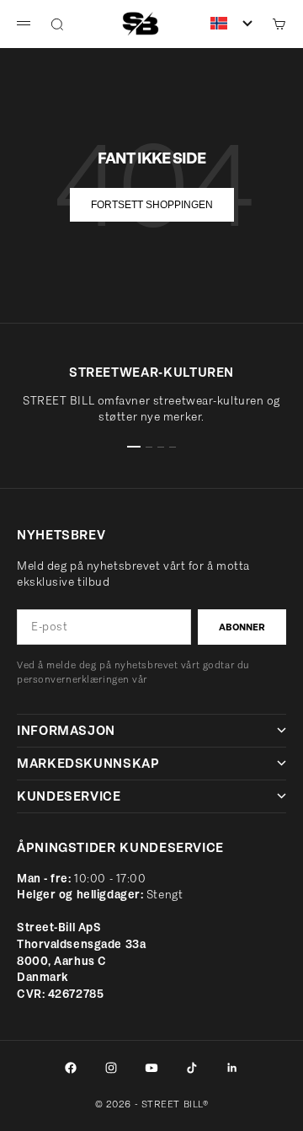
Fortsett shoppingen (152, 205)
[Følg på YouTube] (151, 1068)
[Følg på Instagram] (111, 1068)
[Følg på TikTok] (192, 1068)
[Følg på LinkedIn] (232, 1068)
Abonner (242, 627)
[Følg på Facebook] (70, 1068)
